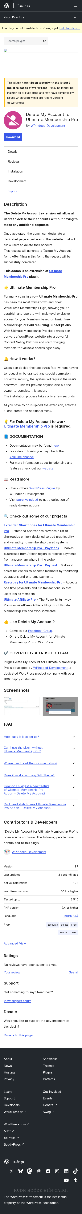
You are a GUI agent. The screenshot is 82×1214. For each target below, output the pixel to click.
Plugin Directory (14, 17)
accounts (52, 924)
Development (17, 181)
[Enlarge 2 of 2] (73, 702)
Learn (8, 1092)
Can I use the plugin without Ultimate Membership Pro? (23, 749)
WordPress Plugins (42, 488)
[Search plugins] (44, 41)
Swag (49, 1112)
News (8, 1066)
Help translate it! (69, 28)
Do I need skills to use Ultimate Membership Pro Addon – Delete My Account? (35, 806)
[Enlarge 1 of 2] (34, 702)
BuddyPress (14, 1144)
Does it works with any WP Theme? (29, 775)
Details (12, 151)
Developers (12, 1105)
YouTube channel (22, 457)
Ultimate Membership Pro (27, 426)
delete (64, 924)
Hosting (9, 1072)
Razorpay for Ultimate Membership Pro (33, 582)
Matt (9, 1131)
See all (73, 972)
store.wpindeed (27, 499)
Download (13, 137)
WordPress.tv (15, 1112)
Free (74, 924)
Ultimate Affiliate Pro (20, 599)
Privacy (9, 1079)
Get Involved (52, 1092)
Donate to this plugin (18, 1035)
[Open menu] (76, 5)
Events (48, 1098)
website (47, 468)
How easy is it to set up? (21, 737)
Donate (50, 1105)
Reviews (14, 161)
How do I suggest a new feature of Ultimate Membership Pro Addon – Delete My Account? (26, 789)
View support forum (17, 1001)
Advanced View (15, 943)
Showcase (50, 1059)
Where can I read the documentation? (30, 763)
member (63, 932)
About (8, 1059)
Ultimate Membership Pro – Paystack (31, 548)
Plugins (48, 1072)
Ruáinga (18, 1162)
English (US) (70, 915)
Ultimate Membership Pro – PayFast (30, 565)
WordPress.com (17, 1124)
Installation (15, 171)
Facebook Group (40, 631)
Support (13, 191)
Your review (12, 972)
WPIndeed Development (48, 126)
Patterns (49, 1079)
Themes (48, 1066)
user (74, 932)
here (56, 445)
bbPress (11, 1138)
